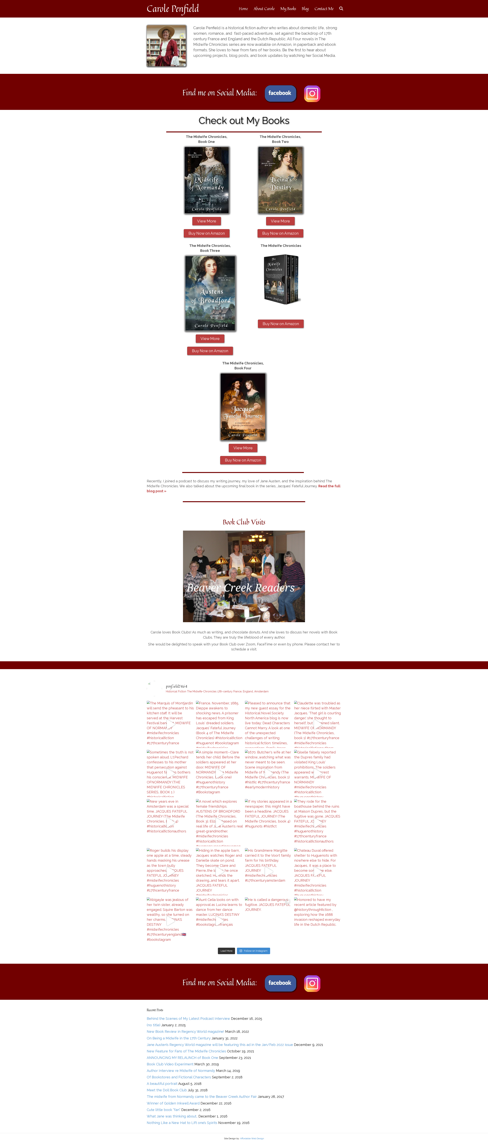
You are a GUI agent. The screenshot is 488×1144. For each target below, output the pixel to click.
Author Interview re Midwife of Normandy (181, 1071)
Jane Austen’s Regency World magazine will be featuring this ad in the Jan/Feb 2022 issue (220, 1045)
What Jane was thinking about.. (172, 1116)
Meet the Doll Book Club (167, 1090)
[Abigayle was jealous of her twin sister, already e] (170, 921)
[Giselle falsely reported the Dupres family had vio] (317, 773)
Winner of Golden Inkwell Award (173, 1103)
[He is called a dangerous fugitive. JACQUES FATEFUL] (268, 921)
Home (243, 9)
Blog (305, 9)
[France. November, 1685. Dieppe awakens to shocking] (219, 724)
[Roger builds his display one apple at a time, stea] (170, 871)
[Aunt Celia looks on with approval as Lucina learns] (219, 921)
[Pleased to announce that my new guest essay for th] (268, 724)
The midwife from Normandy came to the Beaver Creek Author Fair (202, 1097)
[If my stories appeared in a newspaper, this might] (268, 822)
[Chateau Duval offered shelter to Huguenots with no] (317, 871)
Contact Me (324, 9)
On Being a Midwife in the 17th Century (179, 1038)
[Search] (338, 8)
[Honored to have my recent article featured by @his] (317, 921)
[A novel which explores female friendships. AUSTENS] (219, 822)
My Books (288, 9)
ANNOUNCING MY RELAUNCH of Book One (182, 1058)
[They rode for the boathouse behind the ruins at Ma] (317, 822)
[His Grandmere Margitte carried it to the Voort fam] (268, 871)
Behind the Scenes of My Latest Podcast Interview (188, 1019)
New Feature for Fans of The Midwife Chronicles (186, 1051)
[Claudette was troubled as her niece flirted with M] (317, 724)
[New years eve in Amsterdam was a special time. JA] (170, 822)
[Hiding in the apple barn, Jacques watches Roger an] (219, 871)
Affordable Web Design (252, 1138)
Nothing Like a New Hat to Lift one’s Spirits (182, 1123)
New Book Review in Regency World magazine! (185, 1032)
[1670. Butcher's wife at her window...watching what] (268, 773)
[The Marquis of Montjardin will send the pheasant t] (170, 724)
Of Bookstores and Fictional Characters (179, 1077)
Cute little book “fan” (163, 1110)
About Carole (264, 9)
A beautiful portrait (162, 1084)
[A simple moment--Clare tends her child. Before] (219, 773)
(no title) (153, 1025)
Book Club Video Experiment (170, 1064)
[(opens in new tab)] (280, 93)
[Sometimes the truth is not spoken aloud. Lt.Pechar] (170, 773)
